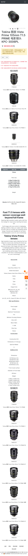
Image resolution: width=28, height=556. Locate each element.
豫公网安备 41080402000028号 (12, 553)
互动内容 (22, 169)
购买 (3, 57)
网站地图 (15, 546)
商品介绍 (5, 169)
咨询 (7, 57)
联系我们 (21, 546)
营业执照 (14, 549)
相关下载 (14, 169)
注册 (5, 546)
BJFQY (3, 2)
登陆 (10, 546)
